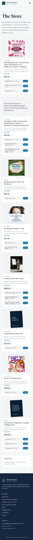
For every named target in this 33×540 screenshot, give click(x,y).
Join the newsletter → (9, 528)
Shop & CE (5, 497)
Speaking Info (6, 510)
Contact (4, 515)
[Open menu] (30, 3)
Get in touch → (6, 526)
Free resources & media (9, 504)
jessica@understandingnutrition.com (13, 523)
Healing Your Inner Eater (9, 502)
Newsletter (5, 512)
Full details (7, 73)
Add (25, 81)
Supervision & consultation (10, 499)
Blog (3, 507)
